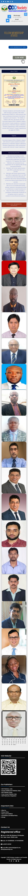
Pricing (3, 817)
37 (9, 743)
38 (11, 743)
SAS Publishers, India (7, 789)
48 (9, 744)
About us (4, 810)
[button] (18, 47)
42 (20, 743)
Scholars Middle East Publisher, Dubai (11, 790)
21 (22, 739)
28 (13, 741)
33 (25, 741)
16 (11, 739)
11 (25, 738)
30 (18, 741)
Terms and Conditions (7, 813)
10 (23, 738)
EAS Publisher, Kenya (7, 792)
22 (25, 739)
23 (2, 741)
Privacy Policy (5, 812)
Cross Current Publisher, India (9, 794)
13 (4, 739)
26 (9, 741)
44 (25, 743)
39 (13, 743)
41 (18, 743)
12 (2, 739)
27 (11, 741)
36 (7, 743)
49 (11, 744)
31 (20, 741)
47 (7, 744)
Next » (14, 744)
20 (20, 739)
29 (16, 741)
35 (4, 743)
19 (18, 739)
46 (4, 744)
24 (4, 741)
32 (22, 741)
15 (9, 739)
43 (22, 743)
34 (2, 743)
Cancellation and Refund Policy (10, 815)
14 (7, 739)
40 (16, 743)
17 (13, 739)
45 (2, 744)
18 (16, 739)
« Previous (4, 738)
